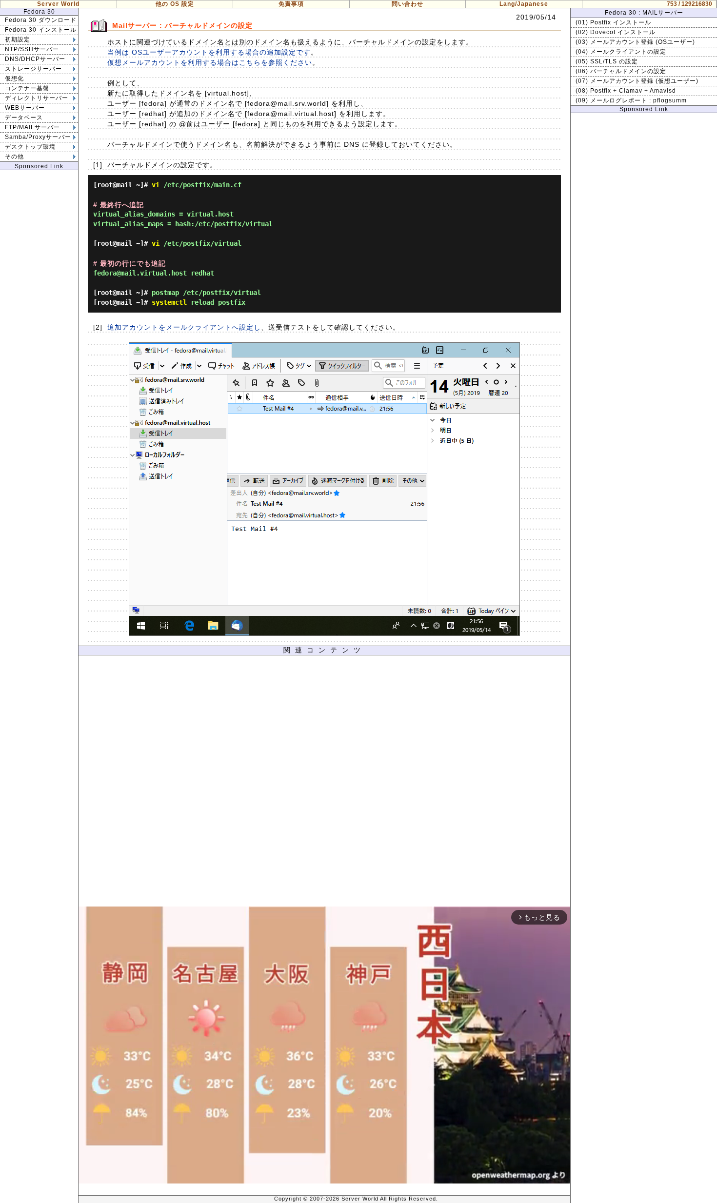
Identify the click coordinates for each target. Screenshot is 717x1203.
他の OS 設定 (175, 3)
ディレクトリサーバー (36, 98)
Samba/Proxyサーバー (38, 137)
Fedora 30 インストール (41, 30)
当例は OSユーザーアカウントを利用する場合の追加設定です (209, 52)
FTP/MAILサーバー (32, 127)
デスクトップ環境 (30, 147)
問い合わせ (407, 3)
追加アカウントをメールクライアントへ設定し (184, 327)
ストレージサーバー (33, 69)
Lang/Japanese (523, 3)
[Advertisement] (324, 783)
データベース (24, 117)
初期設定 (17, 39)
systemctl (169, 302)
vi (155, 185)
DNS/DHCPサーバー (35, 59)
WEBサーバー (25, 108)
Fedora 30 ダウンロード (41, 20)
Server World (58, 3)
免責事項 (291, 3)
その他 (14, 156)
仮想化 (14, 78)
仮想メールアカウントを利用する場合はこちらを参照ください (209, 62)
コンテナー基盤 (27, 88)
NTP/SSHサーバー (32, 49)
